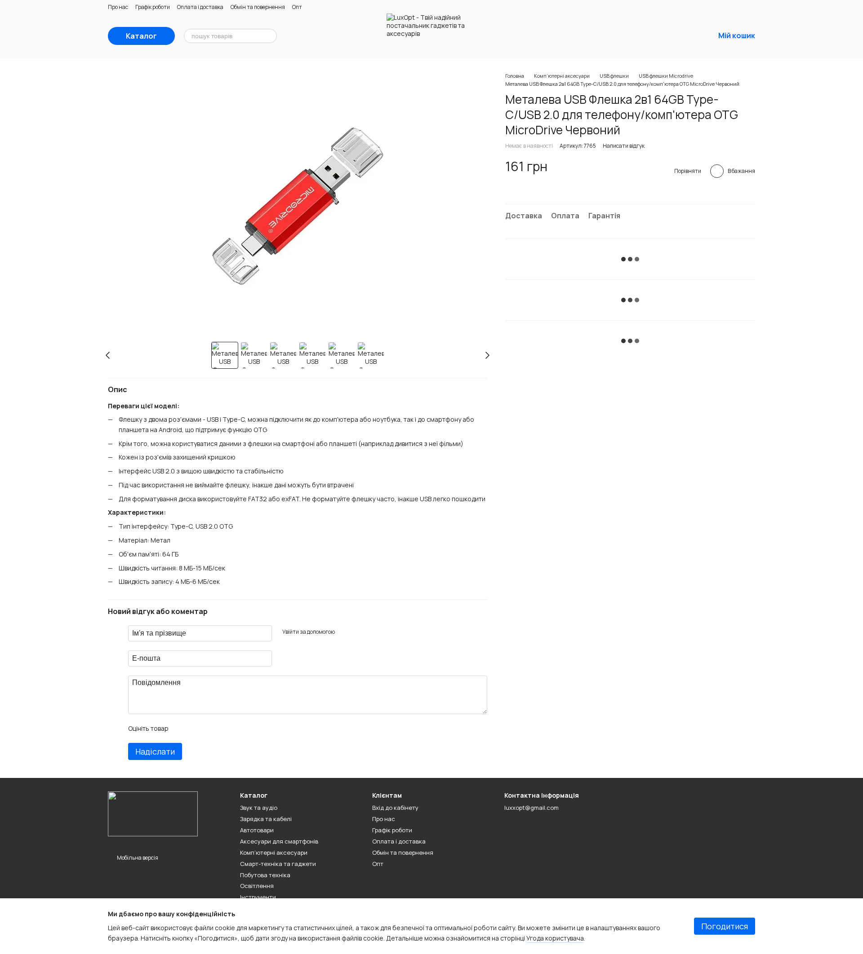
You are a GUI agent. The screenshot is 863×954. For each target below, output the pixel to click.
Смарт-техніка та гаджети (278, 864)
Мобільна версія (137, 857)
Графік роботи (152, 7)
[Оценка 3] (212, 728)
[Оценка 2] (197, 728)
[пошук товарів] (269, 36)
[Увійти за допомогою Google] (358, 632)
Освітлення (257, 886)
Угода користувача (555, 938)
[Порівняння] (637, 36)
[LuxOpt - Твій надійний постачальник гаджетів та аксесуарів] (153, 813)
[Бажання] (661, 36)
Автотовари (257, 830)
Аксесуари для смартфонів (279, 841)
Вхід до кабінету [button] (395, 808)
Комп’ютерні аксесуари (273, 852)
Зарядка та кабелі (266, 819)
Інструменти (258, 897)
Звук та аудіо (258, 808)
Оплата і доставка (200, 7)
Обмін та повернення (258, 7)
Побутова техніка (265, 875)
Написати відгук (624, 146)
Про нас (118, 7)
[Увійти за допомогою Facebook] (344, 632)
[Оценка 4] (226, 728)
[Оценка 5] (240, 728)
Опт (297, 7)
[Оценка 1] (183, 728)
